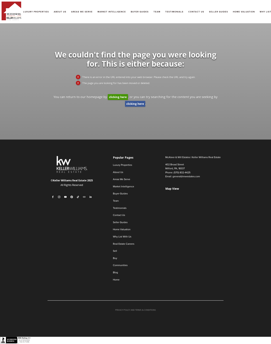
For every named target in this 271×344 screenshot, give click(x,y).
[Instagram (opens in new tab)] (59, 196)
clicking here (118, 97)
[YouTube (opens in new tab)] (65, 196)
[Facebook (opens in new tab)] (52, 196)
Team (157, 11)
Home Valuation (244, 11)
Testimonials (174, 11)
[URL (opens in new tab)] (84, 196)
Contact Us (196, 11)
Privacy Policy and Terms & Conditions (135, 309)
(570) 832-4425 (182, 172)
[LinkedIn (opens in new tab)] (90, 196)
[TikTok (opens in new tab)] (77, 196)
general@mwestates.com (186, 176)
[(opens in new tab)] (15, 342)
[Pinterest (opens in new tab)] (71, 196)
